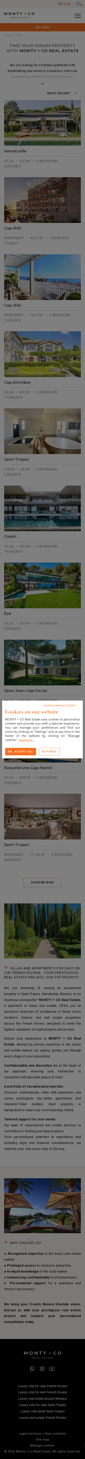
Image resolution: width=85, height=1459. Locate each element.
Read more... (26, 740)
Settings (49, 751)
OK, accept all (20, 751)
